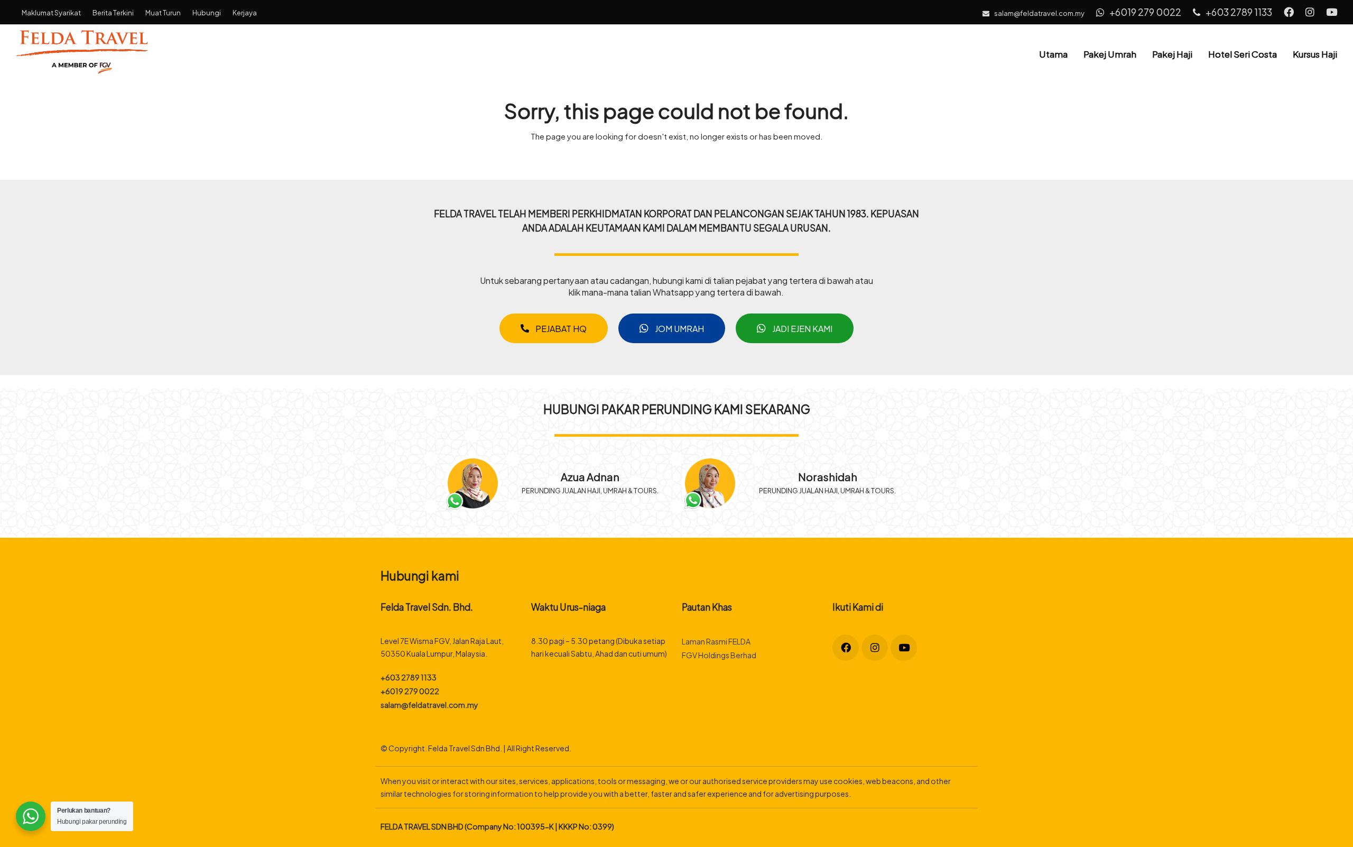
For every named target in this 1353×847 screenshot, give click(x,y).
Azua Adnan (590, 476)
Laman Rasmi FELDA (716, 641)
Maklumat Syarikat (51, 12)
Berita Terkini (113, 12)
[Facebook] (845, 647)
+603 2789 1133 (1238, 11)
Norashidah (827, 476)
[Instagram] (874, 647)
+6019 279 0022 (1144, 11)
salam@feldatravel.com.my (429, 704)
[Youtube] (904, 647)
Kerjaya (245, 12)
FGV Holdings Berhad (719, 655)
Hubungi (206, 12)
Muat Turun (163, 12)
